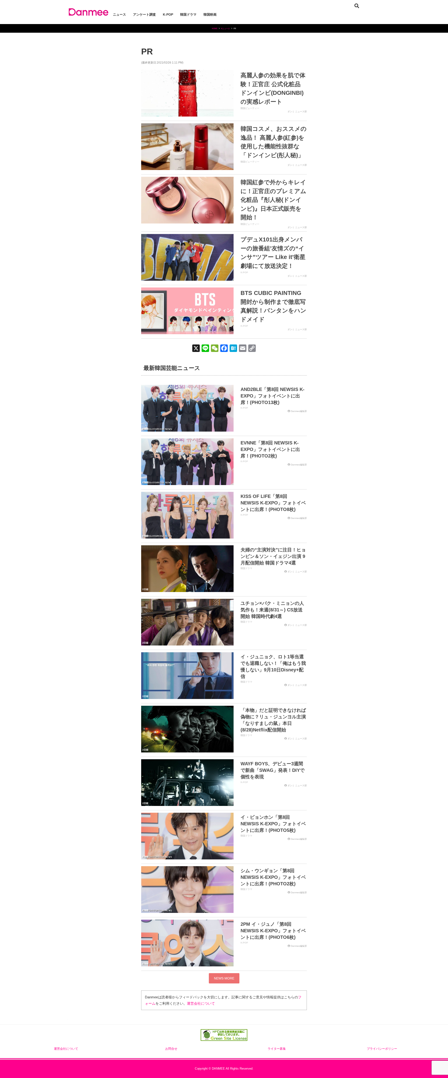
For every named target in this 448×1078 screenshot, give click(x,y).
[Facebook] (224, 348)
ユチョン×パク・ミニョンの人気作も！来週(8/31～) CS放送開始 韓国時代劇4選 (272, 610)
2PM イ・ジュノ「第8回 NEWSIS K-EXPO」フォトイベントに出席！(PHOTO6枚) (273, 931)
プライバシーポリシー (382, 1048)
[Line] (205, 348)
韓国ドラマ (246, 568)
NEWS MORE (224, 978)
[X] (196, 348)
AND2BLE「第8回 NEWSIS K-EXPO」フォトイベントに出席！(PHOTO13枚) (272, 396)
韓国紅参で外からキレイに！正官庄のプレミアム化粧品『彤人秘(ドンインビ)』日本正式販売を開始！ (273, 199)
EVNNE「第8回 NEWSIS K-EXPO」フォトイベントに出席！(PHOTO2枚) (270, 449)
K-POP (244, 272)
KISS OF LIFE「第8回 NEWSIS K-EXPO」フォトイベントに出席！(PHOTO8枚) (273, 503)
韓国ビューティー (250, 108)
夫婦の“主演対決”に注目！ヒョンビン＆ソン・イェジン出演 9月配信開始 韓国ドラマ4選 (273, 556)
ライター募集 (277, 1048)
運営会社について (201, 1003)
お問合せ (171, 1048)
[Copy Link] (252, 348)
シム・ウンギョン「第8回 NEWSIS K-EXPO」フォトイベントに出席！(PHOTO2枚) (273, 877)
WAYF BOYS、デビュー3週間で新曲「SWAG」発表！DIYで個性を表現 (272, 770)
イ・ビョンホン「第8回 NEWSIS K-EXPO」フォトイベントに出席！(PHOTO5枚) (273, 824)
